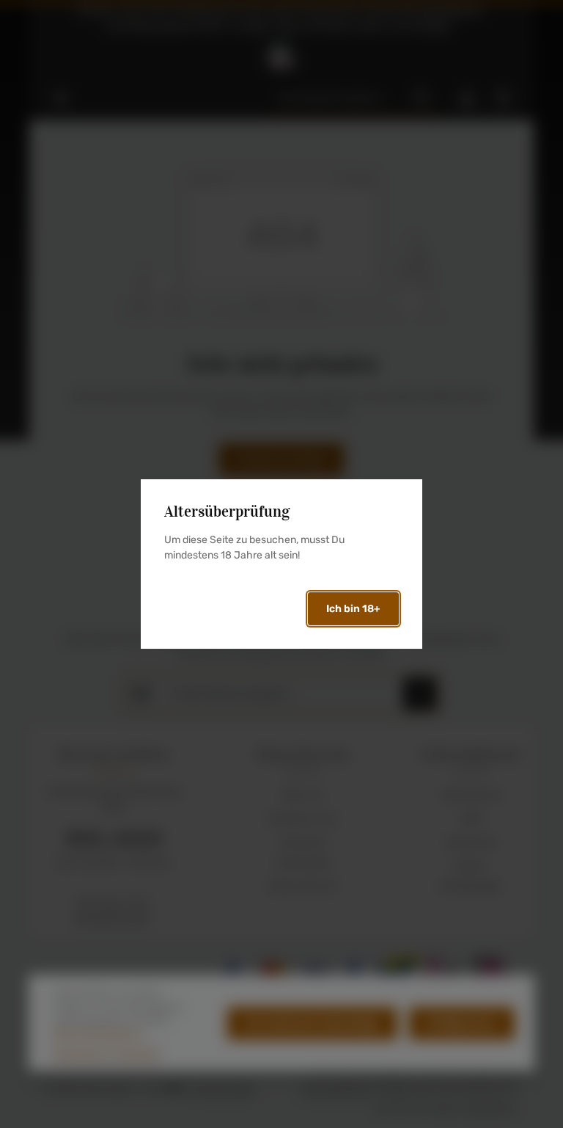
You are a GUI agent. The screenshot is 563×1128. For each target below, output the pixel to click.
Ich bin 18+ (353, 609)
